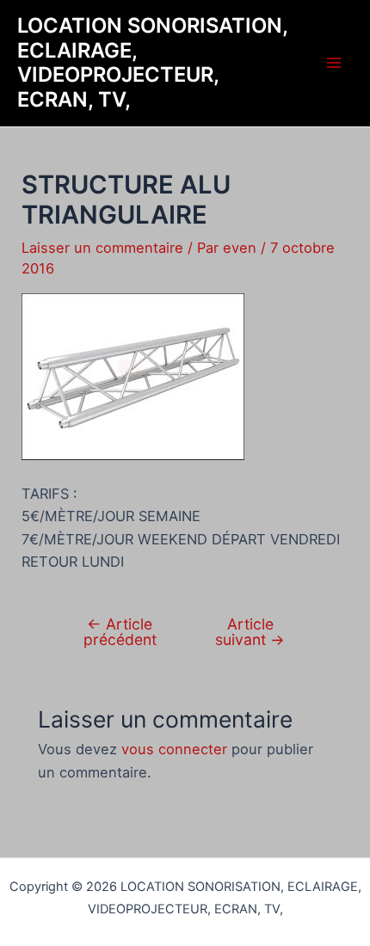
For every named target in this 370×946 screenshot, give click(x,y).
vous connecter (174, 749)
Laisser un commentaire (102, 247)
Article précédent (120, 632)
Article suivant (250, 632)
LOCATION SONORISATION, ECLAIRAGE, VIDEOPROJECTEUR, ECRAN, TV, (152, 62)
